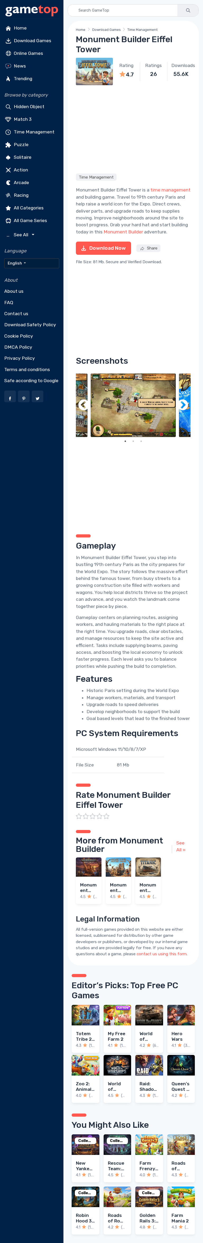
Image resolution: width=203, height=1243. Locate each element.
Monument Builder (123, 231)
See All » (181, 846)
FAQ (8, 302)
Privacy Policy (19, 358)
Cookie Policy (18, 336)
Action (20, 169)
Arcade (21, 182)
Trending (22, 78)
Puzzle (21, 144)
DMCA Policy (18, 347)
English (15, 263)
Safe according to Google (31, 380)
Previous (84, 405)
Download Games (32, 40)
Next (183, 405)
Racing (21, 195)
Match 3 (22, 119)
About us (14, 291)
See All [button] (18, 235)
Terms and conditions (27, 369)
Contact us (16, 313)
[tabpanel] (133, 405)
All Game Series (30, 220)
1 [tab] (125, 441)
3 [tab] (141, 441)
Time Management (33, 132)
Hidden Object (28, 106)
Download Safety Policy (30, 324)
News (19, 66)
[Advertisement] (133, 128)
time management (170, 190)
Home (20, 28)
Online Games (28, 53)
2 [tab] (133, 441)
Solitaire (22, 157)
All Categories (28, 207)
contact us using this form (162, 954)
